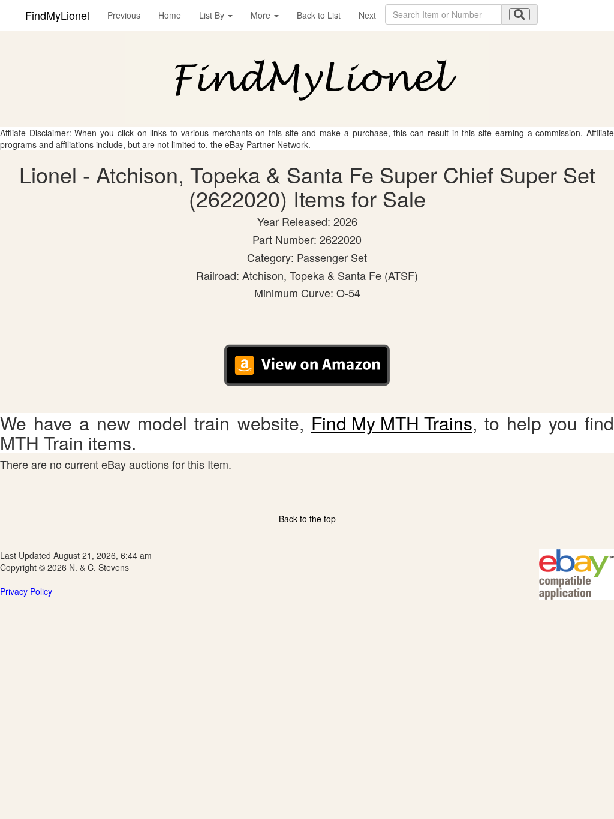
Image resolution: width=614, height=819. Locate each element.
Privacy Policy (26, 591)
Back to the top (307, 519)
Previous (123, 15)
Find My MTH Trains (391, 423)
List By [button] (213, 15)
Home (169, 15)
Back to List (319, 15)
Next (367, 15)
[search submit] (519, 14)
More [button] (262, 15)
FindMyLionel (57, 15)
